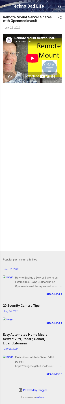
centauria (40, 397)
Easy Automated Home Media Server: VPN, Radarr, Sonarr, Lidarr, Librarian (25, 339)
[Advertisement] (32, 213)
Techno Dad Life (28, 6)
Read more (54, 294)
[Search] (60, 7)
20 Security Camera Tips (21, 305)
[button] (60, 18)
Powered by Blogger (35, 390)
